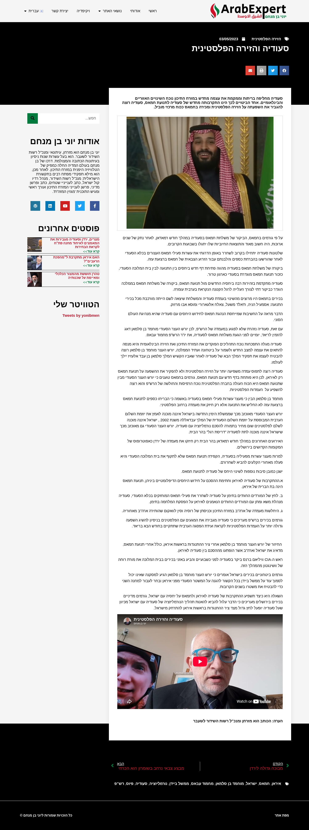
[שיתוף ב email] (250, 70)
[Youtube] (65, 206)
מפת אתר (282, 815)
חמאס (264, 784)
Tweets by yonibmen (80, 315)
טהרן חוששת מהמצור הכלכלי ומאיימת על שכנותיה (77, 275)
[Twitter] (80, 206)
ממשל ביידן (179, 784)
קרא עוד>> (91, 251)
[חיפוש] (32, 118)
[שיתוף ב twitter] (273, 70)
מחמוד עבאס (202, 784)
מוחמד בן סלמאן (230, 784)
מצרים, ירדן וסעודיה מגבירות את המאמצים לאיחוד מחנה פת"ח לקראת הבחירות (74, 243)
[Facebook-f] (95, 206)
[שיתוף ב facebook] (284, 70)
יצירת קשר (60, 11)
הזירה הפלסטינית (266, 39)
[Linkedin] (50, 206)
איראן (276, 784)
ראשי (153, 11)
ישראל (251, 784)
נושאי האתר (112, 11)
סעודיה (141, 784)
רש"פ (119, 784)
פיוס (129, 784)
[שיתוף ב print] (261, 70)
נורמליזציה (158, 784)
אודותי (135, 11)
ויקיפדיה (83, 11)
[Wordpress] (35, 206)
